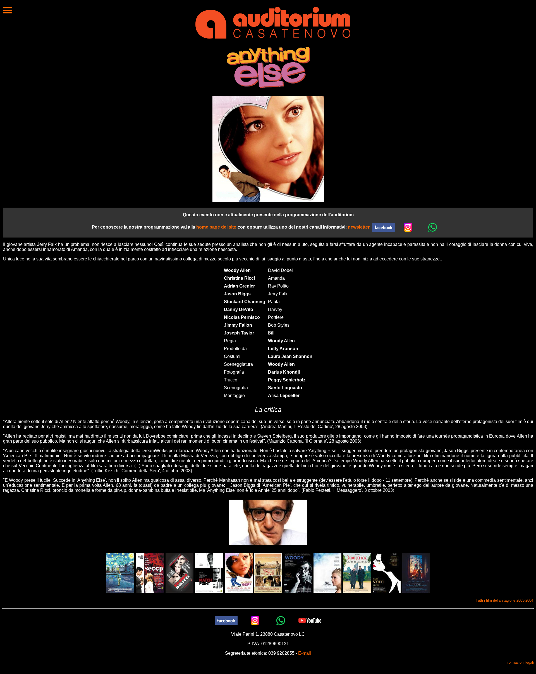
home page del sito (216, 227)
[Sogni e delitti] (179, 572)
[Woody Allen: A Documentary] (298, 572)
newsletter (359, 227)
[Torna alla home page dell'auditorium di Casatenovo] (273, 22)
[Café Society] (386, 572)
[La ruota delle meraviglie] (416, 572)
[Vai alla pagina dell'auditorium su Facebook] (383, 227)
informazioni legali (519, 662)
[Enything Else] (238, 572)
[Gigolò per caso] (357, 572)
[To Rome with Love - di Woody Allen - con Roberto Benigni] (268, 572)
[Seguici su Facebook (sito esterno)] (226, 620)
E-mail (304, 653)
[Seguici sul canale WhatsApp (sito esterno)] (432, 227)
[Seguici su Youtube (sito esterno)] (310, 620)
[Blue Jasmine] (327, 572)
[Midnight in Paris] (120, 572)
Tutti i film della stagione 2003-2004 (504, 600)
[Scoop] (150, 572)
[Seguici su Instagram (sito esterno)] (408, 227)
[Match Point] (209, 572)
